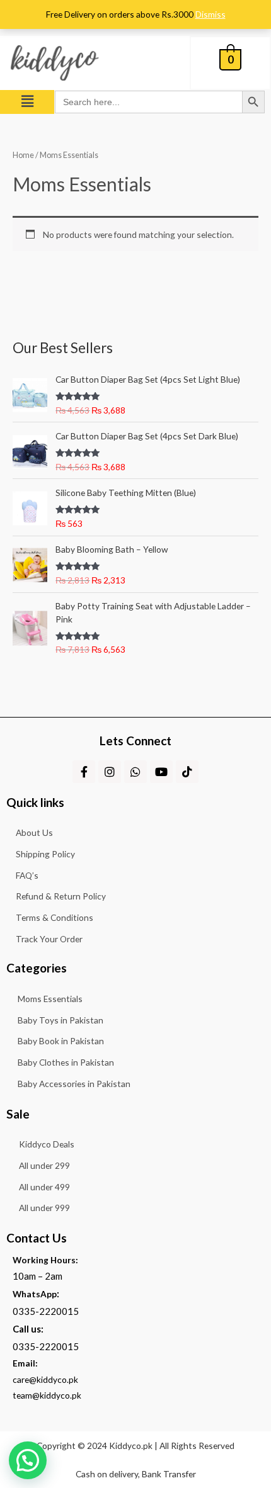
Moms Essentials (50, 998)
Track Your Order (49, 938)
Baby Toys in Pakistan (60, 1020)
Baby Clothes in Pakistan (66, 1062)
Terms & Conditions (54, 917)
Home (23, 155)
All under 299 (44, 1165)
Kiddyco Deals (46, 1144)
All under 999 (44, 1207)
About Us (34, 832)
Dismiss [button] (210, 14)
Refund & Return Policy (61, 896)
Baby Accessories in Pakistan (74, 1083)
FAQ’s (27, 875)
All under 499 (44, 1186)
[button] (27, 101)
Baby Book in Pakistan (61, 1040)
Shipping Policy (45, 853)
